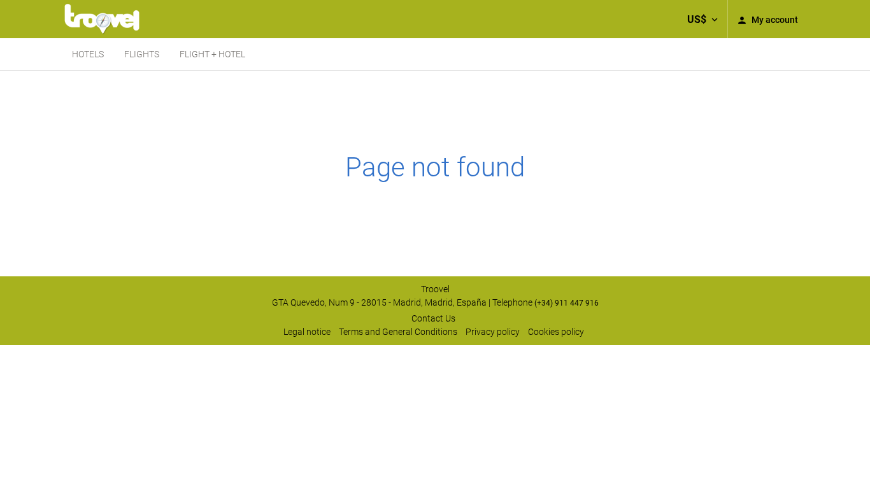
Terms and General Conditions (398, 332)
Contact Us (433, 318)
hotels (88, 54)
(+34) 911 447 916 (566, 303)
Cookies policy (556, 332)
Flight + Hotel (212, 54)
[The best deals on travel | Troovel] (101, 19)
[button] (702, 19)
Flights (141, 54)
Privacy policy (493, 332)
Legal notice (307, 332)
